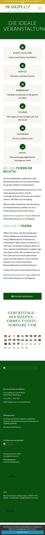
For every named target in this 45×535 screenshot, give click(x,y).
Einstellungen (22, 532)
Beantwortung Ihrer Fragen (19, 215)
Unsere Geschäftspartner (11, 462)
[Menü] (39, 8)
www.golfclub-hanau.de (10, 456)
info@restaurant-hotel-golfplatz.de (19, 402)
